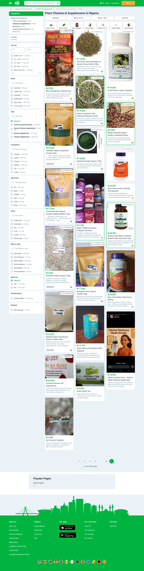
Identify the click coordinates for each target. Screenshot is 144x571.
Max (30, 49)
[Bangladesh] (77, 562)
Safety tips (38, 530)
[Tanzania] (50, 562)
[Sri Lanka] (83, 562)
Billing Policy (13, 542)
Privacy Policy (14, 538)
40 (106, 461)
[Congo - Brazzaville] (93, 562)
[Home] (17, 3)
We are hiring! (13, 530)
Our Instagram (90, 530)
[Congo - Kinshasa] (88, 562)
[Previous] (68, 461)
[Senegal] (66, 562)
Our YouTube (89, 534)
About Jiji (12, 526)
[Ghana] (56, 562)
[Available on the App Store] (67, 528)
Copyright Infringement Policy (19, 554)
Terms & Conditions (15, 534)
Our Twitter (88, 538)
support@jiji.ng (39, 526)
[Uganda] (45, 562)
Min (13, 49)
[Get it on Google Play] (67, 535)
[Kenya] (39, 562)
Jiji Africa (113, 526)
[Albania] (99, 562)
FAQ (35, 538)
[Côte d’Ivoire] (72, 562)
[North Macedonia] (104, 562)
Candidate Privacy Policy (17, 546)
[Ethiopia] (61, 562)
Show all (17, 121)
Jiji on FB (88, 526)
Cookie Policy (13, 550)
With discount (21, 310)
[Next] (111, 461)
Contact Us (38, 534)
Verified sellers (23, 298)
